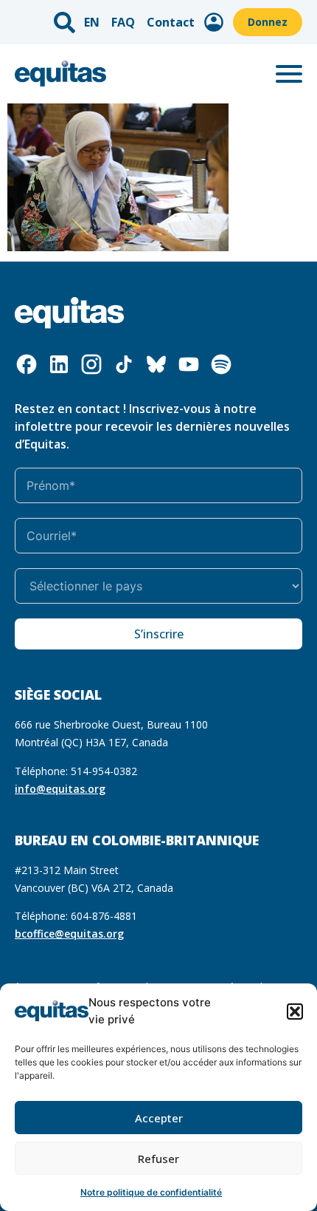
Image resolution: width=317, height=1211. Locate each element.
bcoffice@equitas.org (69, 934)
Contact (171, 22)
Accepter (159, 1118)
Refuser (158, 1158)
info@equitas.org (60, 789)
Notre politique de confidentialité (151, 1192)
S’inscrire (159, 634)
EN (92, 22)
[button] (295, 1011)
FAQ (123, 22)
